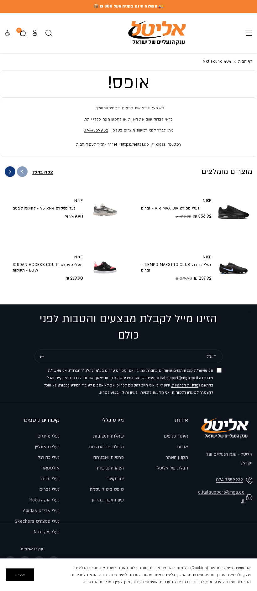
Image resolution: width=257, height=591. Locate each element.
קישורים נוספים (42, 420)
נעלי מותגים (48, 436)
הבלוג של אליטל (172, 468)
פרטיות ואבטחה (108, 457)
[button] (247, 33)
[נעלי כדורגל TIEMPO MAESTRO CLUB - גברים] (233, 267)
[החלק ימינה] (10, 171)
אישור (20, 574)
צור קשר (116, 479)
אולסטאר (51, 468)
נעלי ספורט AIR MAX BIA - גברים (170, 208)
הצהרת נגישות (110, 468)
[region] (128, 574)
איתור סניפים (176, 436)
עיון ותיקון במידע (108, 500)
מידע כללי (113, 420)
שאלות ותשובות (108, 436)
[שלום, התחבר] (34, 33)
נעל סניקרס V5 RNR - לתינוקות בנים (44, 208)
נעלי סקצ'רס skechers (37, 521)
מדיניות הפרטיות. (184, 385)
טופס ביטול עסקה (107, 489)
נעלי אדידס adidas (41, 511)
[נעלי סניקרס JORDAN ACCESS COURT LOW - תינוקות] (105, 267)
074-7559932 (96, 130)
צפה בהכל (42, 172)
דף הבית (244, 61)
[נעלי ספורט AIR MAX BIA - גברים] (233, 208)
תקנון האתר (177, 457)
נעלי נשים (50, 479)
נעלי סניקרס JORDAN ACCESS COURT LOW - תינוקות (47, 267)
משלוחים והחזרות (106, 447)
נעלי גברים (49, 489)
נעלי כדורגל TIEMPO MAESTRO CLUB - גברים (176, 267)
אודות (181, 420)
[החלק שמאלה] (22, 171)
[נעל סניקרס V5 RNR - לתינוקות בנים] (105, 208)
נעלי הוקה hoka (44, 500)
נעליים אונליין (47, 447)
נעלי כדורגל (49, 457)
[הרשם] (42, 357)
